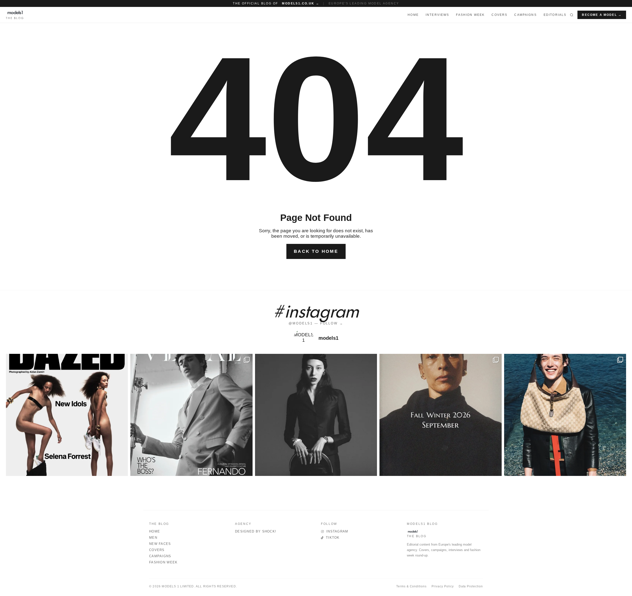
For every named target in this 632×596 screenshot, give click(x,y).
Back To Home (316, 251)
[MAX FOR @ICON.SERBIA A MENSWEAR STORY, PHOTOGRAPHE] (565, 415)
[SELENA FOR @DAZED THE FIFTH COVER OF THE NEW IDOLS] (67, 415)
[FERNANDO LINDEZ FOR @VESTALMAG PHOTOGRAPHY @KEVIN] (191, 415)
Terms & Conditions (411, 586)
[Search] (571, 15)
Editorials (555, 15)
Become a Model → (602, 15)
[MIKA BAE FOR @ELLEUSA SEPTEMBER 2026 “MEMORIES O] (316, 415)
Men (153, 537)
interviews (437, 15)
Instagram (337, 531)
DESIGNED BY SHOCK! (255, 531)
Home (154, 531)
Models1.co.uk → (300, 3)
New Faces (160, 544)
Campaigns (525, 15)
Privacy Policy (443, 586)
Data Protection (471, 586)
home (413, 15)
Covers (499, 15)
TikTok (333, 537)
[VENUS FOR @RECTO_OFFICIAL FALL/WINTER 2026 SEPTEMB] (440, 415)
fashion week (470, 15)
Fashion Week (163, 562)
